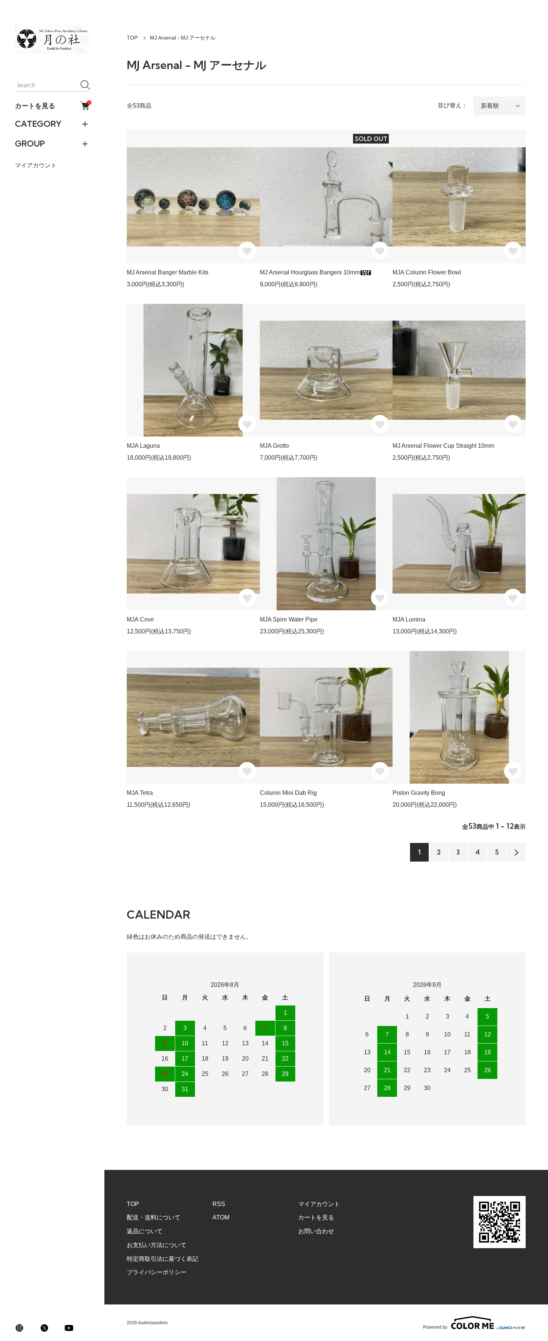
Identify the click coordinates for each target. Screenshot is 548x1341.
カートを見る (52, 105)
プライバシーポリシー (156, 1272)
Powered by (435, 1327)
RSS (218, 1204)
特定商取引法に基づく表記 (162, 1259)
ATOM (220, 1217)
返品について (145, 1231)
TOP (132, 38)
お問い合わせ (316, 1231)
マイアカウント (36, 165)
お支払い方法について (156, 1245)
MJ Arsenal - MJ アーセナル (182, 38)
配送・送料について (153, 1217)
